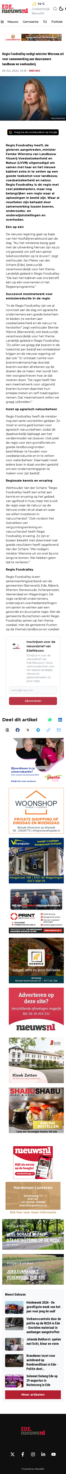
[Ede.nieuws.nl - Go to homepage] (33, 1431)
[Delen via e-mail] (58, 730)
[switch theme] (61, 8)
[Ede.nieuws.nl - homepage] (15, 8)
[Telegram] (38, 730)
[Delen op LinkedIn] (60, 719)
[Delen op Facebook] (17, 730)
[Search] (55, 9)
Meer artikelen (33, 1394)
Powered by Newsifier (33, 1468)
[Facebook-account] (23, 1454)
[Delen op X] (28, 730)
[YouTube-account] (53, 1454)
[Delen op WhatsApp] (50, 719)
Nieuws (12, 22)
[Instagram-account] (33, 1454)
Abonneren (33, 701)
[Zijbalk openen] (2, 22)
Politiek (57, 22)
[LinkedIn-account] (43, 1454)
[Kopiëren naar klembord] (48, 730)
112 (45, 22)
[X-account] (12, 1454)
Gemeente (30, 22)
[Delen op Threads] (7, 730)
